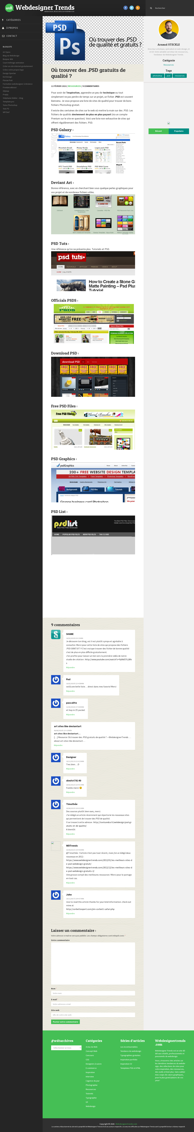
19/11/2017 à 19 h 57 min (75, 899)
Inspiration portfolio (128, 1059)
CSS (87, 1059)
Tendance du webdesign (130, 1051)
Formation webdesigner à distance (18, 84)
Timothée (71, 804)
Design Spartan (9, 73)
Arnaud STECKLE (169, 44)
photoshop (157, 75)
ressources (180, 75)
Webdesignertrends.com (126, 1124)
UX (87, 1102)
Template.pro (8, 101)
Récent (158, 131)
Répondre (70, 667)
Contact (11, 35)
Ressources (74, 86)
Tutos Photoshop (10, 105)
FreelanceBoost (9, 87)
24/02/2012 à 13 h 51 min (75, 785)
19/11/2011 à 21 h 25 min (75, 761)
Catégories (13, 20)
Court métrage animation (13, 62)
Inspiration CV (126, 1064)
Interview (90, 1076)
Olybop (6, 91)
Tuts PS (6, 108)
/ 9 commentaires (90, 86)
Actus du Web (91, 1047)
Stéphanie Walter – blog (13, 98)
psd (168, 75)
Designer (71, 757)
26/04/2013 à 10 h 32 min (75, 808)
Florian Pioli (7, 80)
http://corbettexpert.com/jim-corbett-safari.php (90, 909)
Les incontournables (129, 1047)
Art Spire (6, 52)
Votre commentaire (60, 940)
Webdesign (90, 1106)
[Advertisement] (93, 587)
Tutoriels (89, 1093)
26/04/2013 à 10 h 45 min (75, 850)
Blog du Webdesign (11, 55)
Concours (90, 1055)
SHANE (70, 634)
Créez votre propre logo (13, 69)
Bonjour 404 (8, 59)
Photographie (91, 1085)
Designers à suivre (94, 1064)
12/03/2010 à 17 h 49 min (75, 707)
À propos (12, 27)
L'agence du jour (93, 1081)
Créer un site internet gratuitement (18, 66)
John (69, 894)
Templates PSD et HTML (130, 1068)
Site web (55, 1010)
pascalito (71, 702)
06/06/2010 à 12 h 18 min (63, 730)
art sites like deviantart (67, 726)
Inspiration (90, 1072)
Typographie (91, 1097)
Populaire (178, 131)
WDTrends (72, 845)
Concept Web (91, 1051)
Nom (53, 988)
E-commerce (91, 1068)
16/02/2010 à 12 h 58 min (75, 683)
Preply (5, 94)
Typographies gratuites (130, 1055)
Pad (68, 679)
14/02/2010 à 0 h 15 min (74, 638)
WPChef (6, 112)
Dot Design (7, 77)
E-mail (54, 999)
